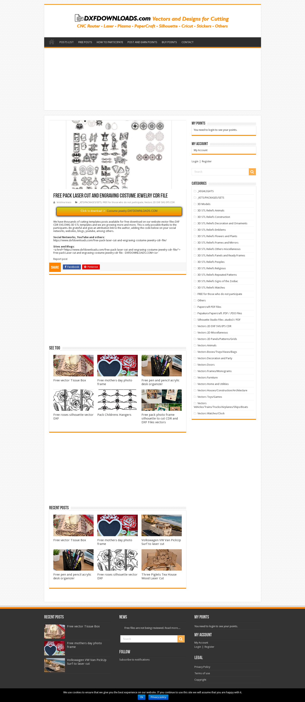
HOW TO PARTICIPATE (110, 42)
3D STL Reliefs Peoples (211, 261)
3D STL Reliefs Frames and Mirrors (218, 242)
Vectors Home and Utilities (213, 384)
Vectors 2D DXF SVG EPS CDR (159, 202)
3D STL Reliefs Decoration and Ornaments (222, 223)
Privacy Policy (202, 666)
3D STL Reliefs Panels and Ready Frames (221, 255)
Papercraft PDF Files (209, 306)
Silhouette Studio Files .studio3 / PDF (219, 319)
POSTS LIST (67, 42)
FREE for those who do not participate (123, 202)
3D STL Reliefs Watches (211, 287)
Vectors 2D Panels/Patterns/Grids (217, 339)
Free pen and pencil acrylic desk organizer (160, 382)
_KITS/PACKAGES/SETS (90, 202)
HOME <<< (51, 41)
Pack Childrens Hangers (114, 415)
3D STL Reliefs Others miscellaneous (219, 249)
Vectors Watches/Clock (211, 413)
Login (195, 161)
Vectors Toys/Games (210, 396)
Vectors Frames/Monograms (215, 371)
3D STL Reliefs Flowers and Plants (217, 236)
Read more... (172, 627)
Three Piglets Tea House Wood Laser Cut (159, 576)
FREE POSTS (85, 42)
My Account (200, 150)
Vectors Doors (206, 364)
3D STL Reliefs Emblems (212, 229)
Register (207, 161)
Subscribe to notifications (134, 659)
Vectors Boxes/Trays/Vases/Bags (217, 351)
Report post (60, 259)
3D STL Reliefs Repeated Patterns (217, 274)
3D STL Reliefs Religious (212, 268)
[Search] (252, 171)
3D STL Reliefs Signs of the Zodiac (218, 281)
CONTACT (188, 42)
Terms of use (202, 673)
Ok (141, 697)
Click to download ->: (93, 210)
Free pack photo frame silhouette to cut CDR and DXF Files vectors (160, 418)
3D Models (204, 204)
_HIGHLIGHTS (206, 191)
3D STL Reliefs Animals (211, 210)
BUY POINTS (169, 42)
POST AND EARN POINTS (142, 42)
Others (202, 300)
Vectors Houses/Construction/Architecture (222, 390)
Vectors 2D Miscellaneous (213, 332)
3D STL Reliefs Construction (214, 216)
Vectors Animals (207, 345)
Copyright (200, 679)
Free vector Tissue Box (69, 380)
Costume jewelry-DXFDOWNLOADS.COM (132, 210)
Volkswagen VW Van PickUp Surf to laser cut (161, 542)
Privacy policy (158, 697)
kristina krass (64, 202)
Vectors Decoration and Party (215, 358)
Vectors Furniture (208, 377)
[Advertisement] (152, 79)
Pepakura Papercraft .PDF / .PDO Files (220, 313)
